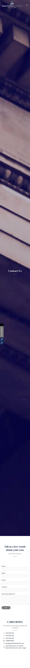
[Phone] (2, 339)
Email (4, 573)
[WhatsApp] (2, 342)
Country (4, 587)
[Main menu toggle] (26, 5)
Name (4, 566)
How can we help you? (8, 594)
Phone (4, 580)
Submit (6, 607)
